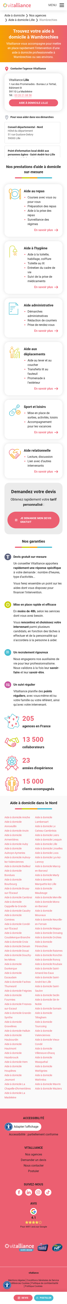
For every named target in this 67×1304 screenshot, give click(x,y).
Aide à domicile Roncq (47, 959)
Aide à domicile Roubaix (48, 964)
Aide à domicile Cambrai (18, 897)
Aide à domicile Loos (46, 852)
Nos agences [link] (33, 1154)
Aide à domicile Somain (48, 1008)
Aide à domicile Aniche (17, 817)
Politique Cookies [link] (33, 1286)
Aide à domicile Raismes (49, 950)
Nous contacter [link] (34, 1165)
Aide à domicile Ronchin (48, 955)
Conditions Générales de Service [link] (43, 1280)
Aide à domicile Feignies (18, 990)
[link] (33, 520)
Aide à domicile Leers (47, 835)
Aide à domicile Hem (16, 1061)
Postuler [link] (33, 1171)
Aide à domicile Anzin (16, 830)
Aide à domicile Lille (46, 844)
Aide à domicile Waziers (48, 1088)
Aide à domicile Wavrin (48, 1084)
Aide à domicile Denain (17, 946)
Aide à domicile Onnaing (49, 932)
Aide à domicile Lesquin (48, 839)
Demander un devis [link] (33, 1160)
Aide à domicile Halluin (17, 1030)
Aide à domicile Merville (48, 897)
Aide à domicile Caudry (17, 910)
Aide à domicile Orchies (48, 937)
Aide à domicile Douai (16, 950)
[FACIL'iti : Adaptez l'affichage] (7, 1285)
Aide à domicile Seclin (47, 995)
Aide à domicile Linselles (49, 848)
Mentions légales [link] (16, 1280)
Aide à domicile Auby (16, 844)
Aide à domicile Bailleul (17, 866)
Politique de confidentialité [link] (44, 1283)
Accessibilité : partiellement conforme (33, 1134)
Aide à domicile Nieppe (48, 928)
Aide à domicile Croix (16, 941)
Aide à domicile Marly (47, 875)
